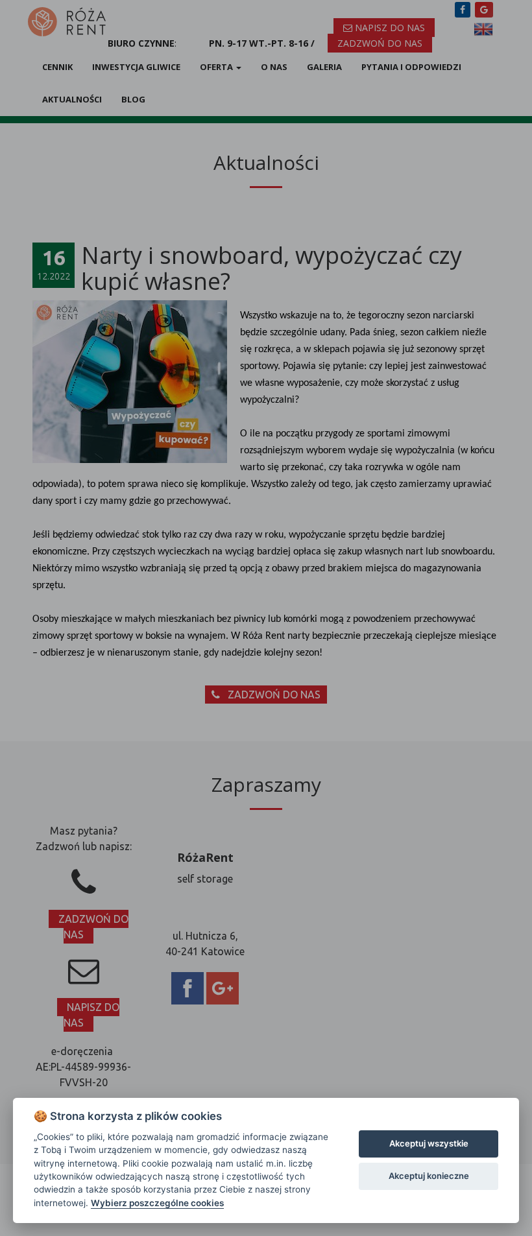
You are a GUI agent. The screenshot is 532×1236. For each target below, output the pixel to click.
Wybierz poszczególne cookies (157, 1203)
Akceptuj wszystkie (428, 1143)
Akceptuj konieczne (429, 1176)
